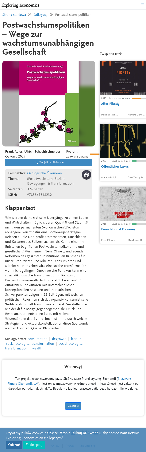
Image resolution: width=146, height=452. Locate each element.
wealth (37, 348)
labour (76, 339)
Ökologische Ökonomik (45, 173)
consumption (37, 339)
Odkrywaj (40, 15)
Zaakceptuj (33, 445)
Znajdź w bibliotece (51, 162)
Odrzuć (14, 445)
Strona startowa (14, 15)
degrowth (59, 339)
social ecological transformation (30, 344)
